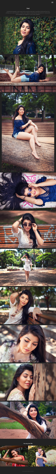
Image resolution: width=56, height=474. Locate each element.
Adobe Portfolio (30, 471)
